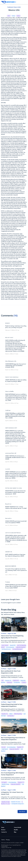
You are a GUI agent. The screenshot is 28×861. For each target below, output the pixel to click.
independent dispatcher (20, 647)
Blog (15, 832)
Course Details (17, 827)
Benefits (16, 829)
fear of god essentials (11, 377)
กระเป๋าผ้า (7, 469)
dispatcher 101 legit (5, 801)
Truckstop (24, 682)
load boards (9, 682)
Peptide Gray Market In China (13, 488)
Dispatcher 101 (8, 680)
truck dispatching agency (17, 649)
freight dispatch (5, 749)
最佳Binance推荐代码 (10, 566)
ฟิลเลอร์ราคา (8, 504)
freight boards (16, 680)
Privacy (8, 839)
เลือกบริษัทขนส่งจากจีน (10, 361)
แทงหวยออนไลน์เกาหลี (10, 453)
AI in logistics (4, 782)
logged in (9, 602)
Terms (3, 839)
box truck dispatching (11, 747)
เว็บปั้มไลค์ (7, 410)
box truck (3, 747)
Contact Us (4, 832)
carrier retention (5, 645)
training (13, 15)
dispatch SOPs (12, 645)
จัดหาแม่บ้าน (8, 518)
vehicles (18, 15)
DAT (2, 680)
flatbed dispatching (18, 713)
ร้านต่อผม (7, 582)
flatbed (11, 713)
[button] (25, 2)
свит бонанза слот (11, 428)
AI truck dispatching (12, 782)
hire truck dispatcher (10, 647)
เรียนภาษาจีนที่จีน (9, 391)
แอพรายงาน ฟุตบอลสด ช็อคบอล (13, 532)
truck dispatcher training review (18, 803)
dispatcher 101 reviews (15, 801)
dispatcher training (5, 784)
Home (2, 827)
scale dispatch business (6, 649)
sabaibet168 (8, 551)
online (9, 15)
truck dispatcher (17, 682)
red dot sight (9, 337)
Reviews (3, 829)
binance (7, 323)
